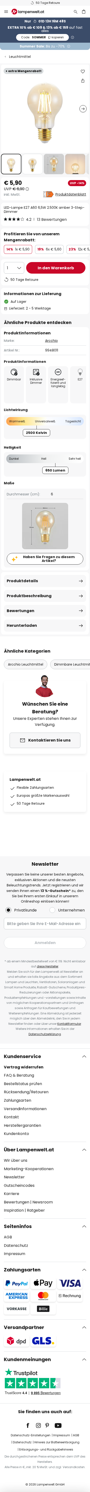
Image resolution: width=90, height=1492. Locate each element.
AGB (8, 1237)
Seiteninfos (18, 1226)
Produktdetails (22, 581)
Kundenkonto (16, 1133)
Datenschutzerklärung (45, 1034)
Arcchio (51, 340)
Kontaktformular (69, 1024)
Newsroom (42, 1202)
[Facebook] (31, 1425)
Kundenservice (22, 1056)
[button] (11, 164)
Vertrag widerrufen (23, 1067)
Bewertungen (20, 611)
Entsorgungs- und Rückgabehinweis (46, 1449)
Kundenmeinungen (27, 1359)
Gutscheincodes (19, 1185)
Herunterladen (22, 625)
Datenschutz (16, 1245)
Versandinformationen (25, 1109)
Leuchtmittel (20, 56)
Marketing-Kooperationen (29, 1169)
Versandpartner (24, 1327)
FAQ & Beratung (19, 1075)
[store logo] (31, 11)
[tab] (45, 1095)
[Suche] (75, 11)
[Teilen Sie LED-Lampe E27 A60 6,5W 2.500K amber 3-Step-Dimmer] (82, 80)
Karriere (11, 1193)
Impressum (14, 1253)
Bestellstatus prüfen (23, 1084)
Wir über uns (15, 1160)
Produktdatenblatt (70, 194)
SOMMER (42, 37)
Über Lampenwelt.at (29, 1149)
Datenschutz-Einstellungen (30, 1435)
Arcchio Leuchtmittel (25, 664)
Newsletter (14, 1177)
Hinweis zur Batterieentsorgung (56, 1442)
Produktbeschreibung (29, 596)
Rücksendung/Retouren (26, 1092)
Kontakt (11, 1117)
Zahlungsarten (17, 1100)
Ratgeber (36, 1210)
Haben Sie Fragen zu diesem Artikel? (49, 558)
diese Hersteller (47, 966)
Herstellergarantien (22, 1125)
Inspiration (14, 1210)
